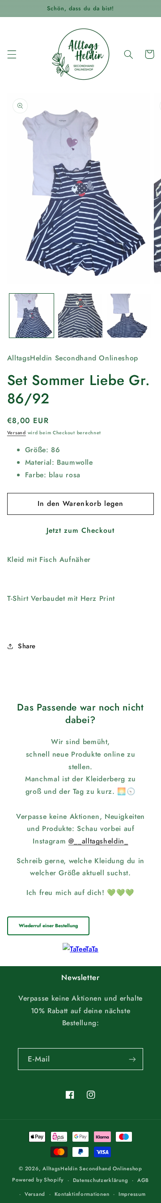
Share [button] (27, 646)
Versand (16, 432)
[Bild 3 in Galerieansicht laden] (129, 316)
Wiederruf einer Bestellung (48, 925)
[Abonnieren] (132, 1059)
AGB (143, 1180)
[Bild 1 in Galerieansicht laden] (31, 316)
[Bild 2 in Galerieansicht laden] (80, 316)
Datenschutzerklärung (100, 1180)
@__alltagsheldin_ (98, 841)
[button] (11, 54)
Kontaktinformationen (82, 1194)
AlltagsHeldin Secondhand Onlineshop (92, 1168)
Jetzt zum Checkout (81, 530)
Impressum (132, 1194)
